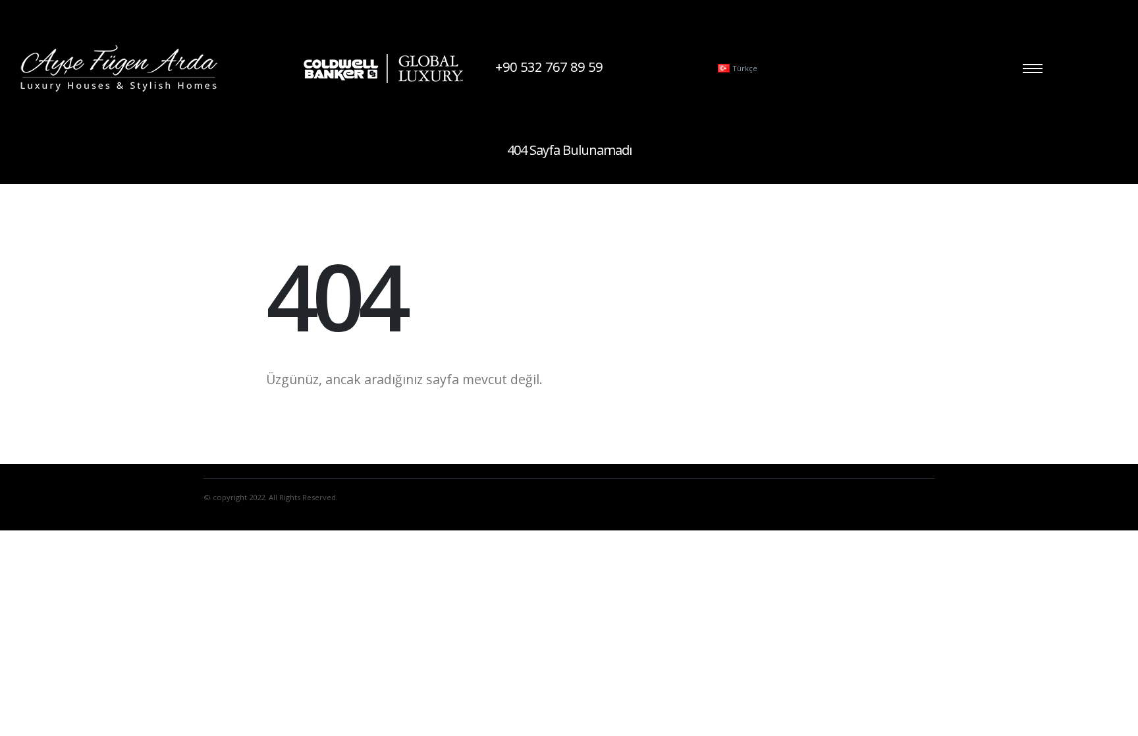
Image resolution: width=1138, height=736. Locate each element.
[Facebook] (628, 68)
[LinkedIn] (695, 68)
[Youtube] (650, 68)
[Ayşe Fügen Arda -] (118, 68)
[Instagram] (673, 68)
